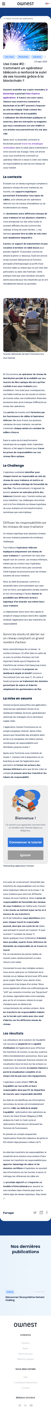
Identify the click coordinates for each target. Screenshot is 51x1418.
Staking (10, 1292)
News (25, 1348)
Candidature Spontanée (25, 1382)
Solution (25, 1343)
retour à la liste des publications (19, 18)
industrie (37, 57)
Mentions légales (25, 1359)
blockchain (23, 57)
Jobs (25, 1377)
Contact (25, 1387)
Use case (9, 57)
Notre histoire (26, 1353)
